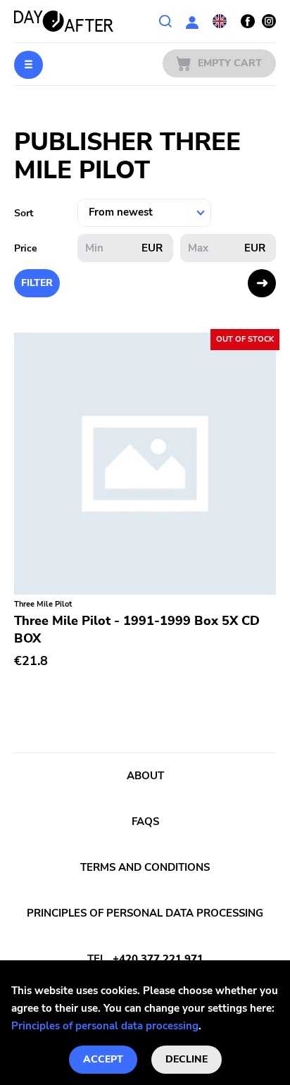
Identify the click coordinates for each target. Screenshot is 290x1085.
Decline (186, 1059)
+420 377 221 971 (158, 959)
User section (192, 21)
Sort (23, 213)
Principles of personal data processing (104, 1026)
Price (25, 248)
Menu (28, 65)
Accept (103, 1059)
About (145, 776)
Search (165, 21)
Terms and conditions (145, 867)
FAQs (145, 821)
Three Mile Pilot (43, 604)
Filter (37, 283)
